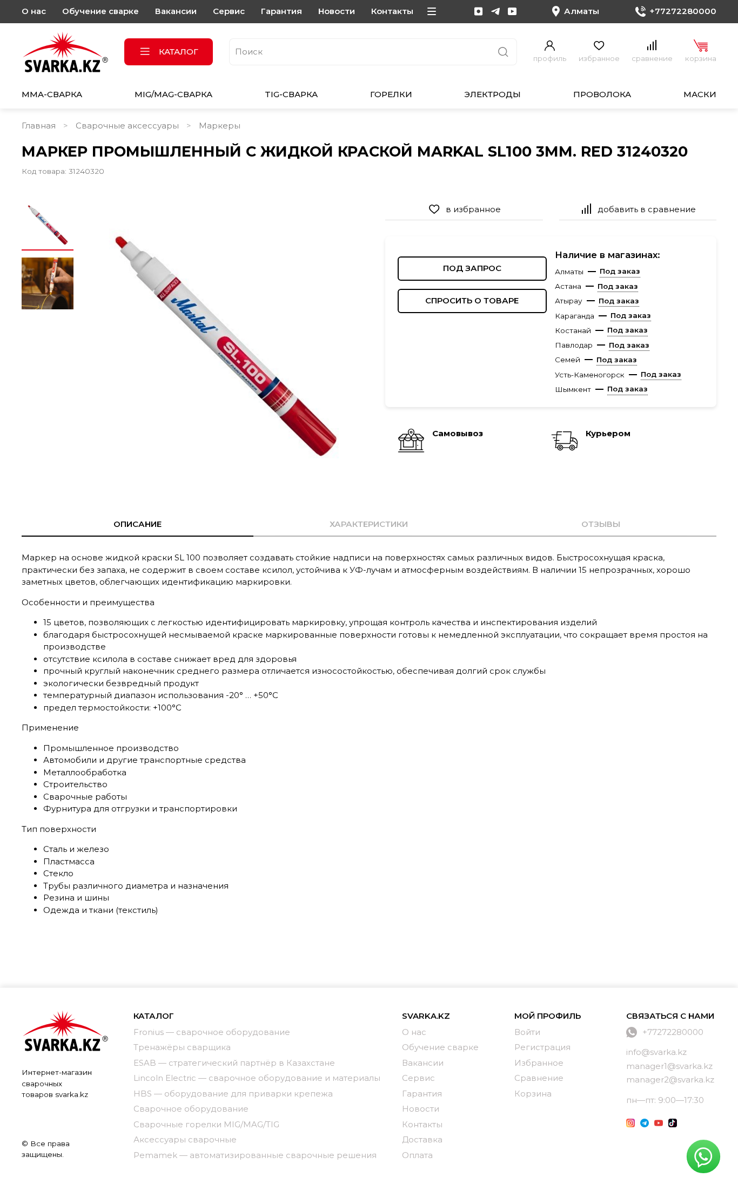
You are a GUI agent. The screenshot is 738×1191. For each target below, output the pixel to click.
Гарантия (281, 11)
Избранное (538, 1063)
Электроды (492, 94)
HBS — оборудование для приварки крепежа (233, 1093)
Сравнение (538, 1078)
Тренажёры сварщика (182, 1047)
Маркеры (219, 125)
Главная (39, 125)
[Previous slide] (99, 343)
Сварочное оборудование (191, 1109)
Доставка (422, 1139)
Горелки (391, 94)
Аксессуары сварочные (185, 1139)
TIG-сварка (291, 94)
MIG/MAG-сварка (173, 94)
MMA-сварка (52, 94)
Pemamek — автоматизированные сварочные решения (255, 1155)
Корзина (533, 1093)
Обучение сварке (100, 11)
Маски (699, 94)
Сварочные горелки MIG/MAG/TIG (206, 1124)
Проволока (602, 94)
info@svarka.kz (656, 1052)
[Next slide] (349, 343)
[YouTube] (512, 11)
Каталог (178, 51)
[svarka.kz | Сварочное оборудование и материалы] (65, 1030)
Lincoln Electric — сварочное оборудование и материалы (256, 1078)
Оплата (417, 1155)
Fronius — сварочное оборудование (211, 1032)
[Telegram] (495, 11)
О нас (34, 11)
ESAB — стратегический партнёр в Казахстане (234, 1063)
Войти (527, 1032)
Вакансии (176, 11)
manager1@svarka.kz (669, 1066)
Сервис (229, 11)
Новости (336, 11)
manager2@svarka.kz (670, 1079)
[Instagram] (478, 11)
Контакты (392, 11)
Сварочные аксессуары (127, 125)
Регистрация (542, 1047)
